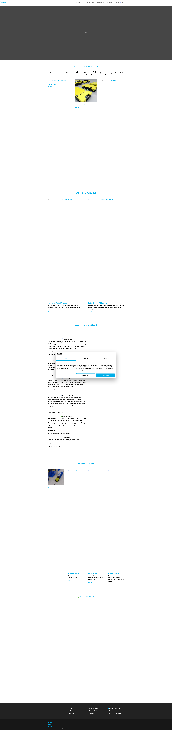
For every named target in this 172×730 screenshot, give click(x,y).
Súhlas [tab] (66, 358)
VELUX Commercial (74, 573)
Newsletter (71, 713)
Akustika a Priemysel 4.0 (96, 2)
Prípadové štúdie (109, 2)
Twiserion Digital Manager (58, 303)
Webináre (71, 710)
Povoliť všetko (105, 375)
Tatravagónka (92, 573)
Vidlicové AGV (52, 84)
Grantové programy (114, 710)
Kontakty (71, 708)
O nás (116, 2)
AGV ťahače (105, 184)
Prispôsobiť (85, 375)
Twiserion (86, 2)
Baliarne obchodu (113, 573)
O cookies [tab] (106, 358)
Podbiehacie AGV (80, 105)
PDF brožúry (92, 713)
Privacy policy (68, 728)
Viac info (50, 86)
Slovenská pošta (53, 488)
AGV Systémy (78, 2)
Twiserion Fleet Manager (97, 303)
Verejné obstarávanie (114, 708)
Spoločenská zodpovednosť (116, 713)
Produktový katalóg (93, 708)
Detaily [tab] (86, 358)
